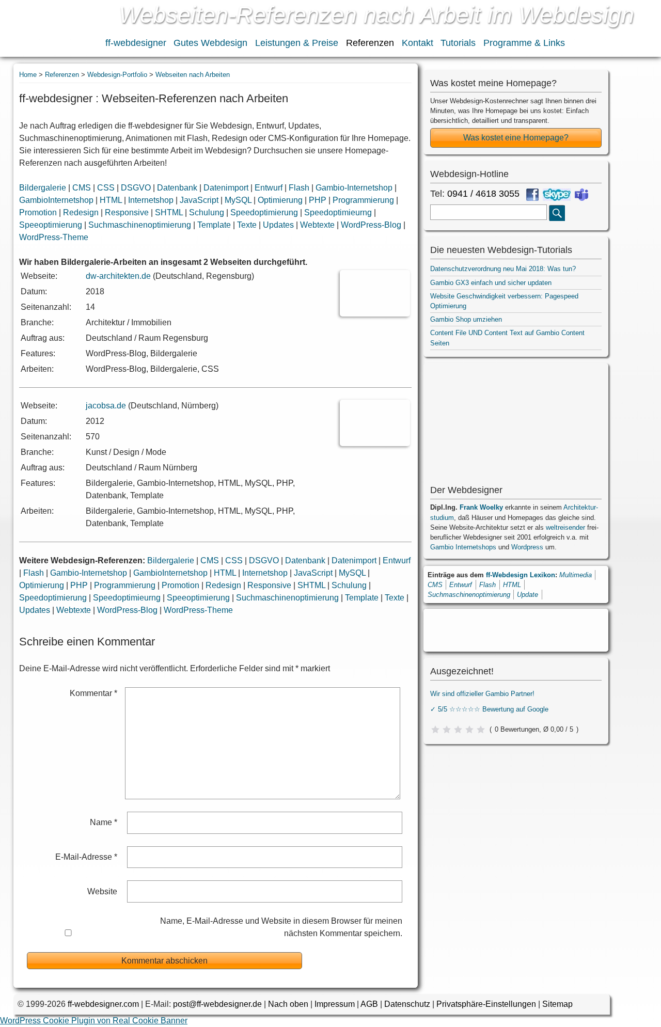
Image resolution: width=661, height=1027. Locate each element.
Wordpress (527, 547)
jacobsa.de (106, 405)
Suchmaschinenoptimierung (139, 224)
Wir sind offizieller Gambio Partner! (482, 694)
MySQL (238, 200)
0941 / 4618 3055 (483, 193)
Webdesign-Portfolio (117, 74)
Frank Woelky (481, 507)
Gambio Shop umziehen (466, 319)
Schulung (206, 212)
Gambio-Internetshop (354, 187)
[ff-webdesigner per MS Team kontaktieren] (581, 194)
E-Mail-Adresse (86, 856)
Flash (299, 187)
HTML (111, 200)
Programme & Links (524, 43)
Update (527, 594)
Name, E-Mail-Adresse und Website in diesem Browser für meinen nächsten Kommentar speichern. (281, 927)
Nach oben (288, 1004)
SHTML (169, 212)
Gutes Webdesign (210, 43)
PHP (317, 200)
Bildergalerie (42, 187)
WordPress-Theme (53, 237)
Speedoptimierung (264, 212)
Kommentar (93, 693)
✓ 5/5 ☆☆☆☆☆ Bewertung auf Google (489, 709)
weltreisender (565, 527)
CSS (106, 187)
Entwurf (268, 187)
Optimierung (280, 200)
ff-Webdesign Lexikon (520, 575)
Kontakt (417, 43)
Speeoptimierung (50, 224)
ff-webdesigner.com (103, 1004)
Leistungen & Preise (296, 43)
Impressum (334, 1004)
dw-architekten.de (118, 276)
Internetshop (151, 200)
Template (214, 224)
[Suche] (557, 213)
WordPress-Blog (371, 224)
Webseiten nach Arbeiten (192, 74)
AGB (369, 1004)
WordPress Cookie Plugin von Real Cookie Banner (93, 1020)
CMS (81, 187)
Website (102, 891)
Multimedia (575, 575)
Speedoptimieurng (338, 212)
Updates (278, 224)
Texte (247, 224)
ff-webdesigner (135, 43)
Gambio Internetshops (463, 547)
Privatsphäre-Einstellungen (486, 1004)
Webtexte (317, 224)
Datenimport (225, 187)
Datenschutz (407, 1004)
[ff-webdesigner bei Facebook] (532, 194)
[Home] (50, 30)
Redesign (81, 212)
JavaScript (199, 200)
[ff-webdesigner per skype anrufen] (557, 194)
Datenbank (177, 187)
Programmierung (363, 200)
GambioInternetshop (56, 200)
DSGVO (136, 187)
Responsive (127, 212)
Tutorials (458, 43)
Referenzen (370, 43)
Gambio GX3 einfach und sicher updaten (491, 283)
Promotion (38, 212)
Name (103, 822)
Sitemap (557, 1004)
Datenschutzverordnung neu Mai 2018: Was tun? (503, 269)
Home (28, 74)
